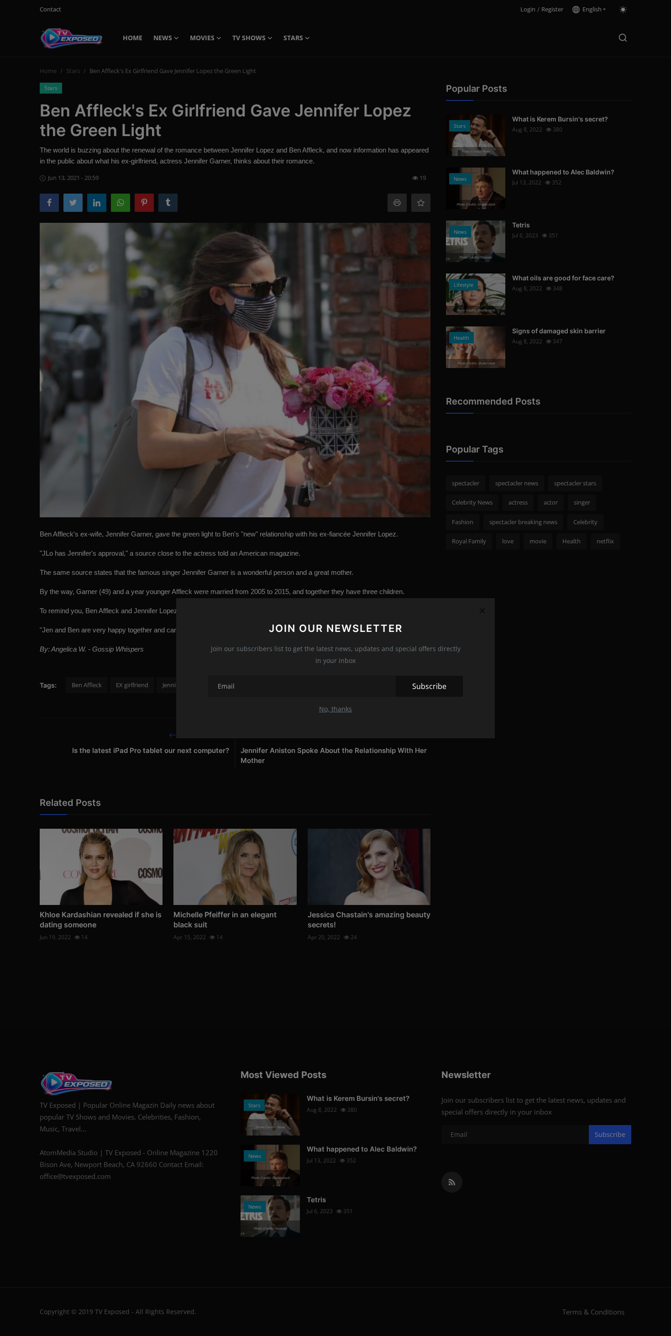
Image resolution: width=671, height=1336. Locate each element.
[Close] (482, 610)
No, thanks (335, 709)
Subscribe (429, 686)
